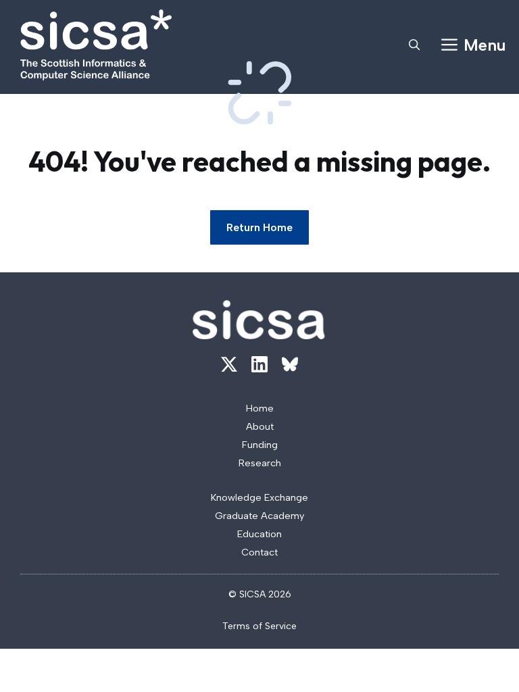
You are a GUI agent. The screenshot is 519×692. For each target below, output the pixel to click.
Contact (259, 552)
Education (259, 534)
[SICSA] (96, 45)
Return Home (259, 227)
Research (260, 463)
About (260, 426)
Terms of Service (259, 626)
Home (260, 408)
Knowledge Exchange (259, 497)
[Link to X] (229, 364)
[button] (414, 45)
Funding (260, 445)
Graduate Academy (259, 516)
